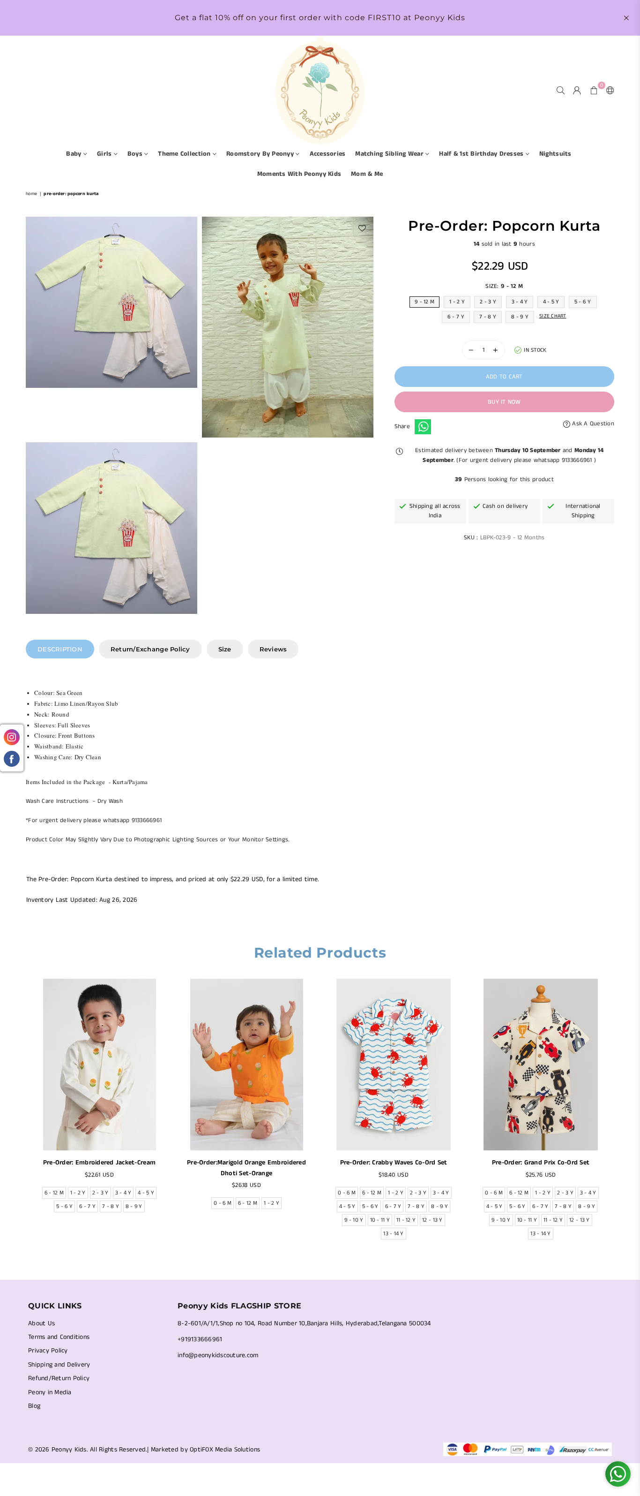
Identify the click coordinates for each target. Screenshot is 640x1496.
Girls (105, 154)
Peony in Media (50, 1392)
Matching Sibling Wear (390, 154)
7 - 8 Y (487, 317)
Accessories (328, 154)
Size (224, 649)
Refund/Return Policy (58, 1378)
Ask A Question (592, 423)
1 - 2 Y (457, 302)
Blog (34, 1406)
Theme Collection (185, 154)
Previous (20, 1117)
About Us (41, 1323)
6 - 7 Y (455, 317)
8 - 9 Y (519, 317)
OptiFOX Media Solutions (225, 1449)
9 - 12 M (424, 302)
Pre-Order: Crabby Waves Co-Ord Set (393, 1162)
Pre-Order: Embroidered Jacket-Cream (99, 1162)
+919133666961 (200, 1339)
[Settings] (608, 90)
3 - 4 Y (520, 302)
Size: (504, 286)
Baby (74, 154)
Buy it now (504, 402)
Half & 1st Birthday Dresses (482, 154)
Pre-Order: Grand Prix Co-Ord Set (540, 1162)
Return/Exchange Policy (150, 649)
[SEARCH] (560, 90)
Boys (135, 154)
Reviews (273, 649)
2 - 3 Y (488, 302)
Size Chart (552, 316)
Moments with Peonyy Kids (299, 174)
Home (31, 193)
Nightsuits (555, 154)
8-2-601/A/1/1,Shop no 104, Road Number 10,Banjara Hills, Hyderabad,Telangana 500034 (304, 1323)
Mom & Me (367, 174)
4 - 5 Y (551, 302)
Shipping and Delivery (59, 1364)
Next (620, 1117)
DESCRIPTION (59, 649)
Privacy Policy (48, 1350)
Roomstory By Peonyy (261, 154)
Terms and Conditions (58, 1337)
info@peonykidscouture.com (218, 1355)
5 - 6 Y (582, 302)
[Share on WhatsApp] (422, 426)
